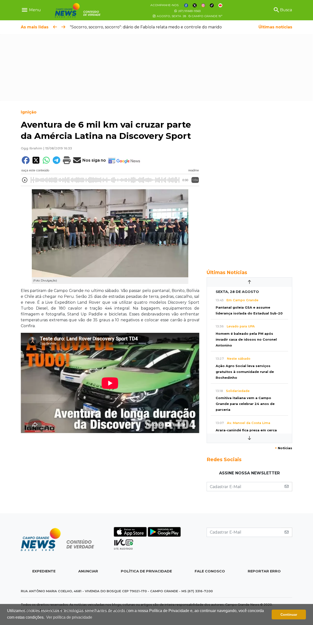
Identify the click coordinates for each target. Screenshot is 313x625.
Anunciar (88, 571)
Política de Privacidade (146, 571)
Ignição (28, 112)
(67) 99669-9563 (189, 11)
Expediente (44, 571)
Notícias (283, 448)
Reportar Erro (264, 571)
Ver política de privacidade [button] (69, 617)
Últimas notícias (275, 27)
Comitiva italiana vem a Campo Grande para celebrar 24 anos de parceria (245, 404)
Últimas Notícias (227, 272)
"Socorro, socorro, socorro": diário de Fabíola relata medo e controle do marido (146, 27)
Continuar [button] (288, 614)
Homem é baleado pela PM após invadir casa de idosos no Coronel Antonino (246, 339)
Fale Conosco (210, 571)
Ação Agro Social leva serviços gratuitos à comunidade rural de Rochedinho (245, 371)
